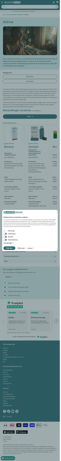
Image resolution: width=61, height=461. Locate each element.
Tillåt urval (20, 248)
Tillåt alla (9, 248)
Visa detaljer (7, 243)
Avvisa (30, 248)
